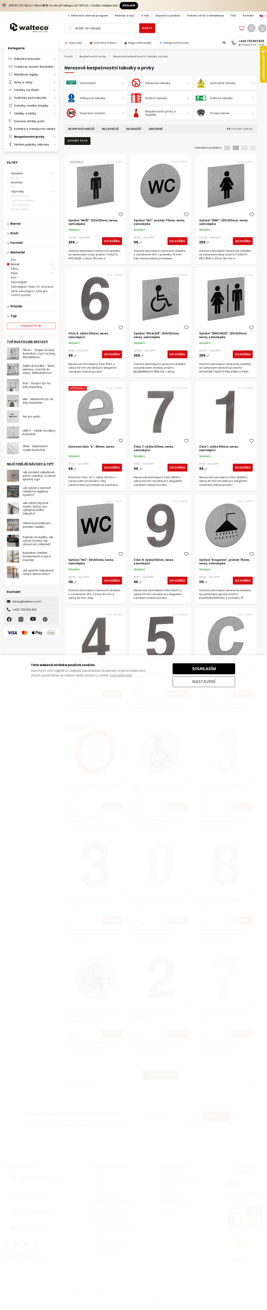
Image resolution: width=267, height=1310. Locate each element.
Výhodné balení (32, 200)
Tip (32, 187)
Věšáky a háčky (25, 113)
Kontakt (248, 15)
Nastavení (204, 681)
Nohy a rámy (23, 82)
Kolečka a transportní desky (34, 129)
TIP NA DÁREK (32, 209)
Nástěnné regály (26, 74)
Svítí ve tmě (32, 196)
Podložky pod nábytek (30, 98)
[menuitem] (75, 43)
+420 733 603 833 (24, 610)
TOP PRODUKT (32, 205)
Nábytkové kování (27, 59)
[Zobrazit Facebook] (10, 619)
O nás (145, 15)
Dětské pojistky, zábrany (31, 144)
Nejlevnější (110, 129)
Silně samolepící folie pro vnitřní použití (32, 293)
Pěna (32, 269)
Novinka (32, 182)
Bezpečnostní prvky (29, 137)
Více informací (121, 675)
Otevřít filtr (77, 140)
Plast (32, 273)
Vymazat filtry (31, 326)
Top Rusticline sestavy (27, 341)
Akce (32, 178)
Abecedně (156, 129)
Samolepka (32, 282)
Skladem (32, 173)
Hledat (147, 28)
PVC (32, 278)
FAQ (233, 15)
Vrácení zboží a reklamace (205, 15)
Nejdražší (133, 129)
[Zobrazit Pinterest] (46, 619)
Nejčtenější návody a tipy (30, 464)
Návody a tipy (124, 15)
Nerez (32, 264)
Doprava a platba (168, 15)
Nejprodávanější (81, 129)
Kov (32, 260)
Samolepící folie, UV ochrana (32, 287)
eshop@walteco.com (26, 601)
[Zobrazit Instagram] (21, 619)
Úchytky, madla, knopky (31, 106)
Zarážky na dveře (26, 90)
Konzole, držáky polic (29, 121)
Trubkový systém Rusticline (33, 67)
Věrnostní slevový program (89, 15)
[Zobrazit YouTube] (33, 619)
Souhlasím (204, 669)
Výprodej (32, 191)
